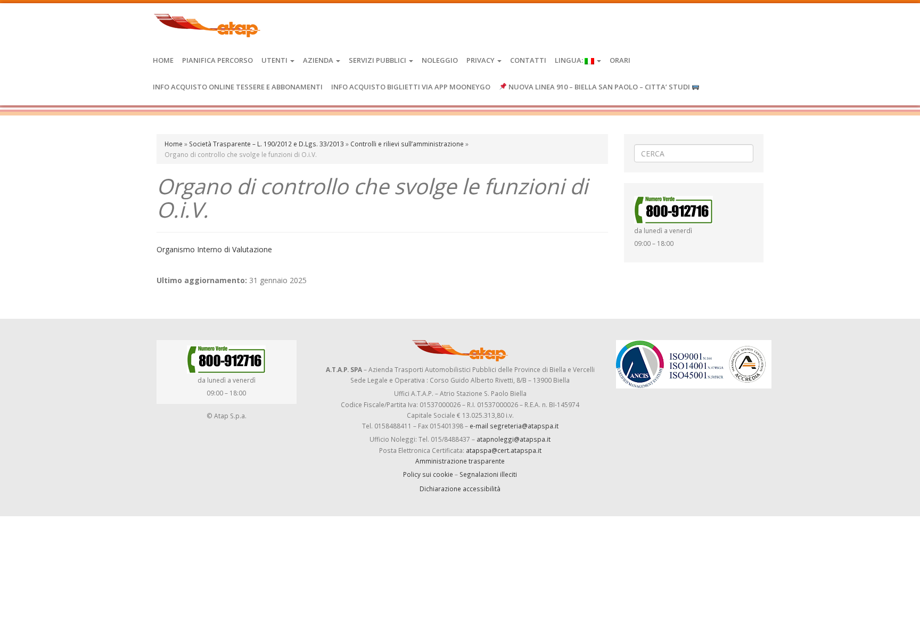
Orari (620, 60)
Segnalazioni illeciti (488, 474)
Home (163, 60)
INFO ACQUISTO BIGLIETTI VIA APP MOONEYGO (410, 87)
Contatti (528, 60)
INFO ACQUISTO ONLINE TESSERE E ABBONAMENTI (238, 87)
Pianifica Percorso (217, 60)
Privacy (481, 60)
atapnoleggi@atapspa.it (514, 439)
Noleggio (440, 60)
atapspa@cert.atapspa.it (503, 450)
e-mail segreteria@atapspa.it (514, 425)
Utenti (275, 60)
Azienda (319, 60)
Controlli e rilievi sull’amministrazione (407, 143)
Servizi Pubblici (378, 60)
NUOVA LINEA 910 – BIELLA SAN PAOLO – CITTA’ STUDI (599, 87)
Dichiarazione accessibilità (460, 488)
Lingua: (570, 60)
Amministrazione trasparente (460, 461)
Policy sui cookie (428, 474)
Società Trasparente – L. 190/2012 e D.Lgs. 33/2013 (266, 143)
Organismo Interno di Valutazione (214, 249)
